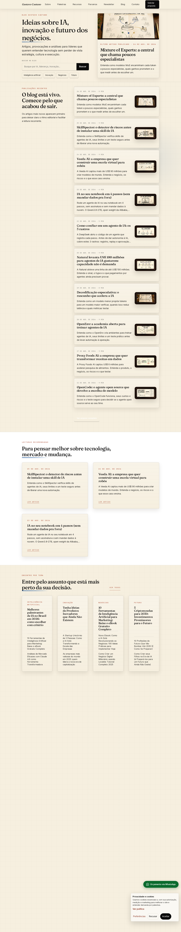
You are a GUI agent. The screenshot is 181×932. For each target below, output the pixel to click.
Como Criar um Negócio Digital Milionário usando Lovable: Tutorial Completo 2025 (107, 659)
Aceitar (165, 916)
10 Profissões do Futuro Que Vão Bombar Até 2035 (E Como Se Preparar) (143, 645)
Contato (135, 4)
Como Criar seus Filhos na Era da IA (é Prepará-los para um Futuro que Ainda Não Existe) (143, 659)
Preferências (139, 916)
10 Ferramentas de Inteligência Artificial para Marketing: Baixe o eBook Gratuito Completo (36, 643)
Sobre (48, 4)
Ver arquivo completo (87, 418)
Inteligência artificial (32, 75)
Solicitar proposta (151, 4)
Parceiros (92, 4)
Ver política (138, 909)
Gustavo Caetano (31, 4)
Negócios (62, 75)
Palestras (61, 4)
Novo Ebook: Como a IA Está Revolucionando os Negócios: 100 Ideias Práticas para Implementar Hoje (108, 642)
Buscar (82, 66)
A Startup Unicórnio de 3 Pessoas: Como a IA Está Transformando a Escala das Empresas (72, 642)
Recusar (153, 916)
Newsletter (109, 4)
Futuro (74, 75)
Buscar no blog (29, 61)
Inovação (49, 75)
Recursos (77, 4)
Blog (123, 4)
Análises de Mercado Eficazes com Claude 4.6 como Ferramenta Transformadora (37, 659)
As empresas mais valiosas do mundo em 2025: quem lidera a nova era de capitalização (72, 659)
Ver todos (114, 587)
